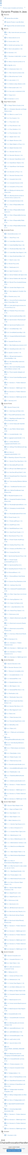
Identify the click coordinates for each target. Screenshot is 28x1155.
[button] (1, 1)
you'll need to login (20, 1148)
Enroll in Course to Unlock (14, 1150)
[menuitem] (1, 3)
